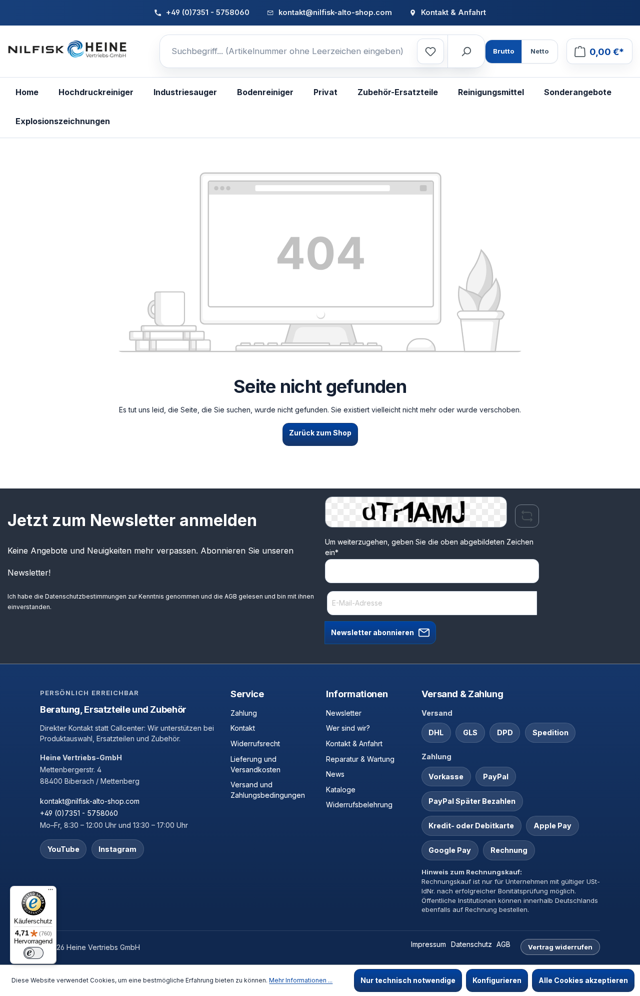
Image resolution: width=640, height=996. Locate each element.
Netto (539, 51)
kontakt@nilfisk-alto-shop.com (90, 801)
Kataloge (341, 789)
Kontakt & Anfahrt (354, 743)
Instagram (117, 849)
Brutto (503, 51)
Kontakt (242, 728)
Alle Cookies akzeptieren (583, 980)
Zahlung (243, 713)
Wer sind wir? (348, 728)
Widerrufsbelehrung (359, 804)
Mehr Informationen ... (300, 980)
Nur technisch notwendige (408, 980)
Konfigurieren (497, 980)
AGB (230, 596)
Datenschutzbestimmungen (85, 596)
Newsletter (344, 713)
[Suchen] (466, 51)
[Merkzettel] (430, 51)
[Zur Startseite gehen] (68, 50)
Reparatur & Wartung (360, 759)
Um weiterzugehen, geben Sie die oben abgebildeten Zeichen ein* (429, 547)
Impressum (428, 944)
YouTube (64, 849)
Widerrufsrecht (255, 743)
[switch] (34, 953)
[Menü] (50, 892)
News (335, 774)
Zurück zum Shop (320, 432)
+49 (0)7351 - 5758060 (79, 813)
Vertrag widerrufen (560, 947)
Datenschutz (471, 944)
